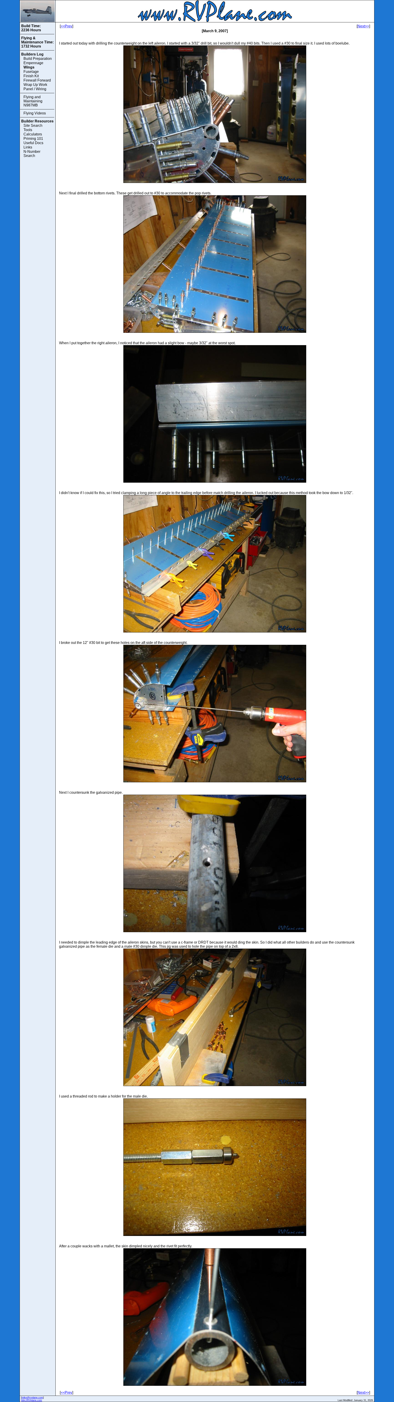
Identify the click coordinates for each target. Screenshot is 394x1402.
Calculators (32, 134)
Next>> (363, 26)
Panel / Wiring (34, 89)
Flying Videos (34, 113)
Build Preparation (37, 59)
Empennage (33, 63)
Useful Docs (33, 143)
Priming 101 (33, 138)
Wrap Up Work (35, 85)
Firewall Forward (37, 80)
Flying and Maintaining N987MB (32, 101)
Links (27, 147)
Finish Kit (31, 76)
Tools (27, 130)
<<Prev (66, 26)
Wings (28, 67)
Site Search (32, 125)
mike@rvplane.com (32, 1397)
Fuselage (31, 72)
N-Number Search (31, 154)
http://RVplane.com (31, 1400)
